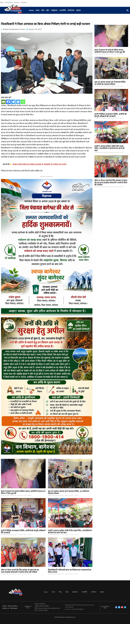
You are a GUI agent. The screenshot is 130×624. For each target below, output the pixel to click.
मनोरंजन (71, 10)
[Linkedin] (125, 607)
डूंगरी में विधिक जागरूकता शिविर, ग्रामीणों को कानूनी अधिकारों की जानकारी (110, 115)
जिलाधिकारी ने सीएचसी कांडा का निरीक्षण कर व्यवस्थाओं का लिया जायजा (69, 571)
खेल (47, 10)
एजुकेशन (54, 10)
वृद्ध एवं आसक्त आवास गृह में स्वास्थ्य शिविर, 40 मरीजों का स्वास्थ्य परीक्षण (110, 83)
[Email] (3, 102)
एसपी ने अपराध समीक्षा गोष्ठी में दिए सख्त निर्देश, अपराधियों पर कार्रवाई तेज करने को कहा (109, 148)
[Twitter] (18, 102)
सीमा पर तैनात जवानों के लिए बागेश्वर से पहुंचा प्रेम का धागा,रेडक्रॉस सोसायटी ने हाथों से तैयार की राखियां (110, 182)
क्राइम (78, 10)
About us (16, 3)
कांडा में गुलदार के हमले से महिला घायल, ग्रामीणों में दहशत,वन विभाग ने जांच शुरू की (109, 51)
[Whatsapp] (23, 102)
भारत (37, 10)
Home (1, 3)
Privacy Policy (9, 3)
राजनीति (63, 10)
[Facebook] (8, 102)
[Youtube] (122, 607)
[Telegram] (13, 102)
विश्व (42, 10)
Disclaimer (24, 3)
